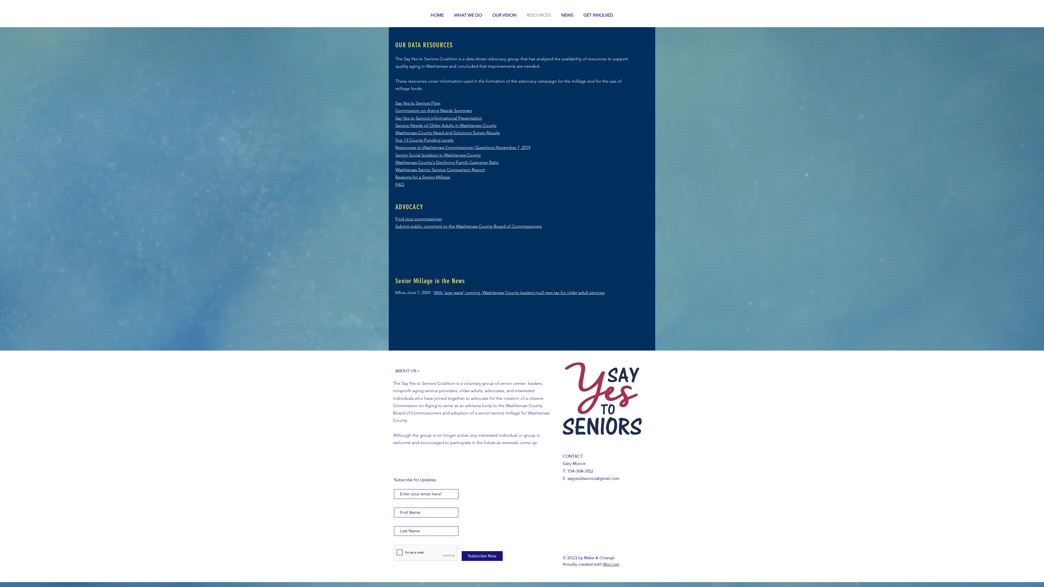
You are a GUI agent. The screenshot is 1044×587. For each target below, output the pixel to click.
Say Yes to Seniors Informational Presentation (438, 118)
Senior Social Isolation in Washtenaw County (438, 155)
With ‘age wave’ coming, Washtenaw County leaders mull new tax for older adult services (519, 292)
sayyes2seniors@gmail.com (593, 478)
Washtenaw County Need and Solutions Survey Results (447, 132)
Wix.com (611, 564)
